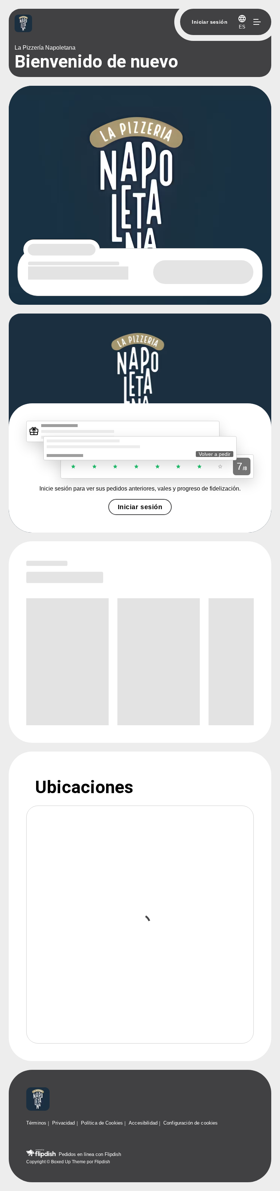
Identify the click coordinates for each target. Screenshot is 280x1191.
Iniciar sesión (140, 507)
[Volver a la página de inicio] (38, 1099)
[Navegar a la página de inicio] (96, 24)
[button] (242, 22)
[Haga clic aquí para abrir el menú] (256, 22)
